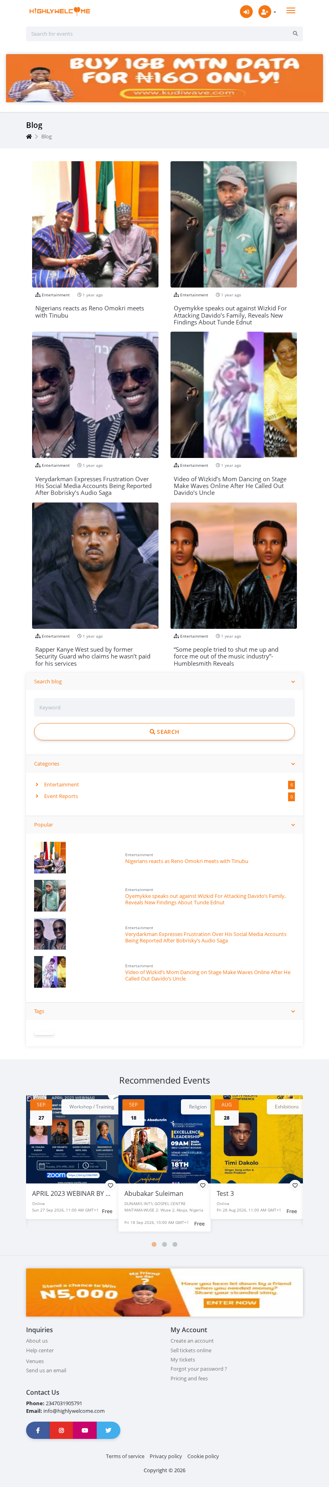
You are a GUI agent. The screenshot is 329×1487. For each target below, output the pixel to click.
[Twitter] (109, 1430)
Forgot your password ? (199, 1368)
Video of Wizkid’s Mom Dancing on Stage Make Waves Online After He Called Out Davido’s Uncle (207, 975)
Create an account (192, 1340)
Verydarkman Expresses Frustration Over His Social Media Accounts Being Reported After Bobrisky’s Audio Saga (205, 937)
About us (37, 1340)
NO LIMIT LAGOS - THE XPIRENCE (265, 1193)
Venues (35, 1361)
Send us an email (46, 1370)
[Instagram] (62, 1430)
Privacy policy (166, 1456)
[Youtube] (85, 1430)
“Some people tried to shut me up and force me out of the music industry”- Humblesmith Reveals (226, 653)
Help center (40, 1350)
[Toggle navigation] (291, 10)
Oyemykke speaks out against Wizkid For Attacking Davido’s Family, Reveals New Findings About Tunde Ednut (205, 899)
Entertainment (61, 784)
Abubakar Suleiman (61, 1193)
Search (167, 731)
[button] (154, 1244)
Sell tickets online (191, 1350)
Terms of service (125, 1456)
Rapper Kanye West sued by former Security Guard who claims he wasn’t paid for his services (92, 653)
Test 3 (133, 1193)
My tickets (183, 1359)
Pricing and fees (189, 1378)
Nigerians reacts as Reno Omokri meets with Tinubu (186, 861)
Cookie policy (203, 1456)
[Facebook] (38, 1430)
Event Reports (60, 796)
